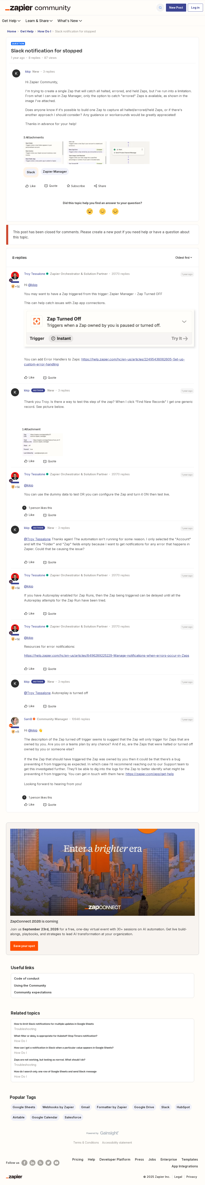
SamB (28, 719)
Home (11, 31)
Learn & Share (37, 21)
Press (139, 1159)
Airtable (19, 1117)
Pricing (77, 1159)
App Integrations (185, 1166)
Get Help (9, 21)
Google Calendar (44, 1117)
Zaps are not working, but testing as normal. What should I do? (49, 1059)
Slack (31, 172)
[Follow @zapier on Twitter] (48, 1163)
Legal (178, 1176)
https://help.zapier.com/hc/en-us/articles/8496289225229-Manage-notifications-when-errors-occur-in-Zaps (106, 656)
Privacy (191, 1176)
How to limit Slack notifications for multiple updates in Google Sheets (54, 1024)
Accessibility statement (117, 1142)
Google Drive (144, 1107)
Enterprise (169, 1159)
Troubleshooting (25, 1029)
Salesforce (73, 1117)
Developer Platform (114, 1159)
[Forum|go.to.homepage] (38, 8)
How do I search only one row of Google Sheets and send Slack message (55, 1071)
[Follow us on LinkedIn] (32, 1163)
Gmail (85, 1107)
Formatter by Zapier (112, 1107)
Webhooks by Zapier (58, 1107)
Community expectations (33, 992)
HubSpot (183, 1107)
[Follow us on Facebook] (24, 1163)
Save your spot (24, 946)
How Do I (44, 31)
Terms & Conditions (86, 1142)
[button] (176, 8)
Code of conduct (26, 978)
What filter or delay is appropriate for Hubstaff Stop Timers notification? (55, 1036)
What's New (67, 21)
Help (91, 1159)
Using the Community (30, 985)
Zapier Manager (55, 171)
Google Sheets (24, 1107)
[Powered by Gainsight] (102, 1134)
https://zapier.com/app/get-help (150, 774)
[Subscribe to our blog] (40, 1163)
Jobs (152, 1159)
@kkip (32, 285)
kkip (28, 71)
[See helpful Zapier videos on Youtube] (56, 1163)
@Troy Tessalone (37, 539)
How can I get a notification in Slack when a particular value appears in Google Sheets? (64, 1047)
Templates (189, 1159)
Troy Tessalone (34, 274)
